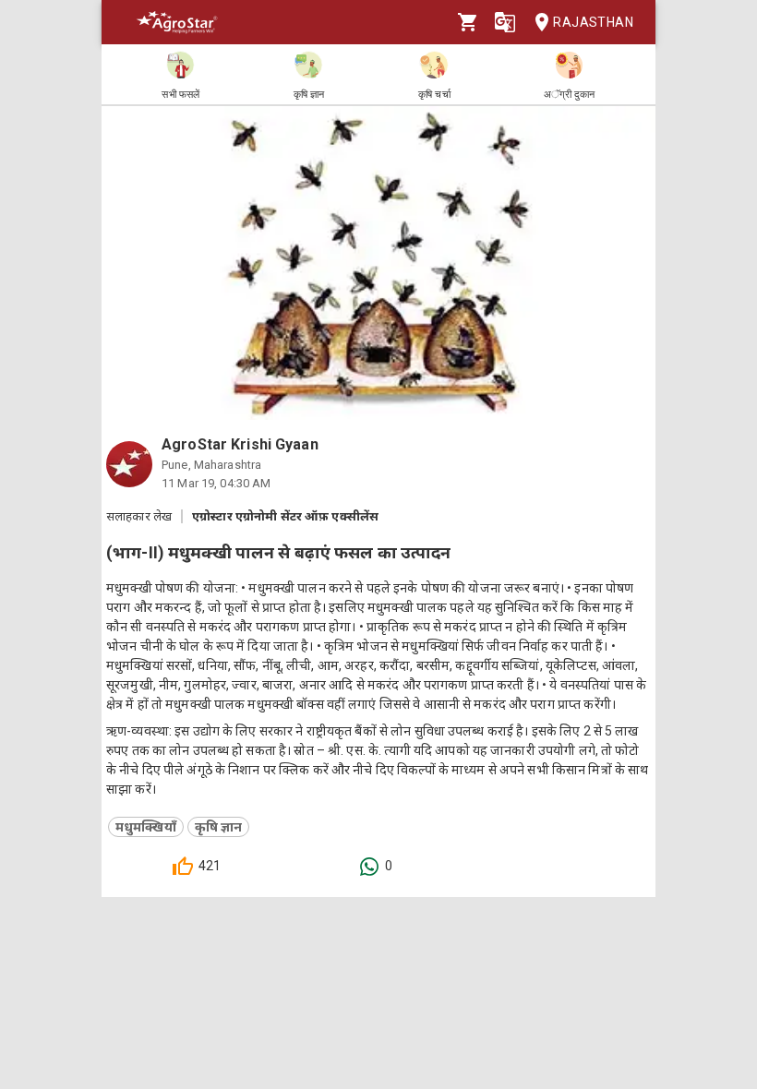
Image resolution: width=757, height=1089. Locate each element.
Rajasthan (593, 22)
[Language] (505, 22)
